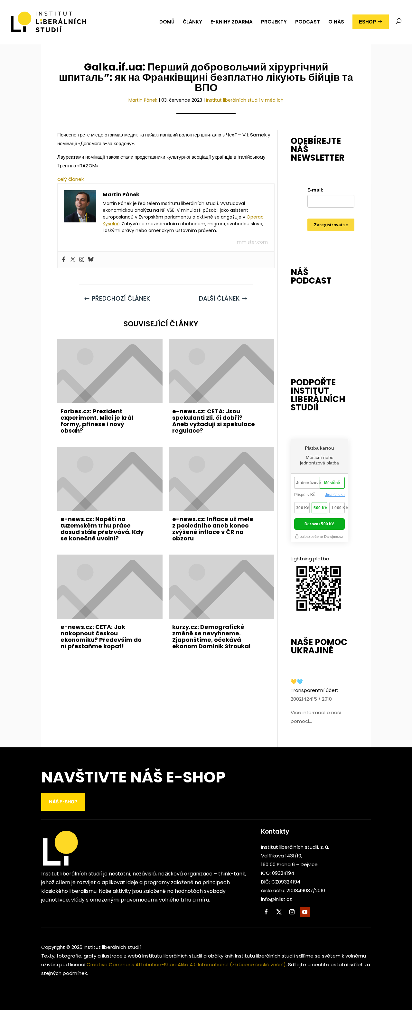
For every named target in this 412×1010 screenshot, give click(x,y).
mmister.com (252, 242)
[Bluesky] (91, 260)
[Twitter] (73, 260)
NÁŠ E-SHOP (63, 801)
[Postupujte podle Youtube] (305, 912)
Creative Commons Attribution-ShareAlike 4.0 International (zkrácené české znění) (186, 964)
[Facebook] (64, 260)
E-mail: (315, 190)
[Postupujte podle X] (279, 912)
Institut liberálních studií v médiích (245, 100)
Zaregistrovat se (331, 225)
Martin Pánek (142, 100)
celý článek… (72, 179)
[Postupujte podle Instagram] (292, 912)
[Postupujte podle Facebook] (266, 912)
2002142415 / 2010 (311, 699)
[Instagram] (82, 260)
